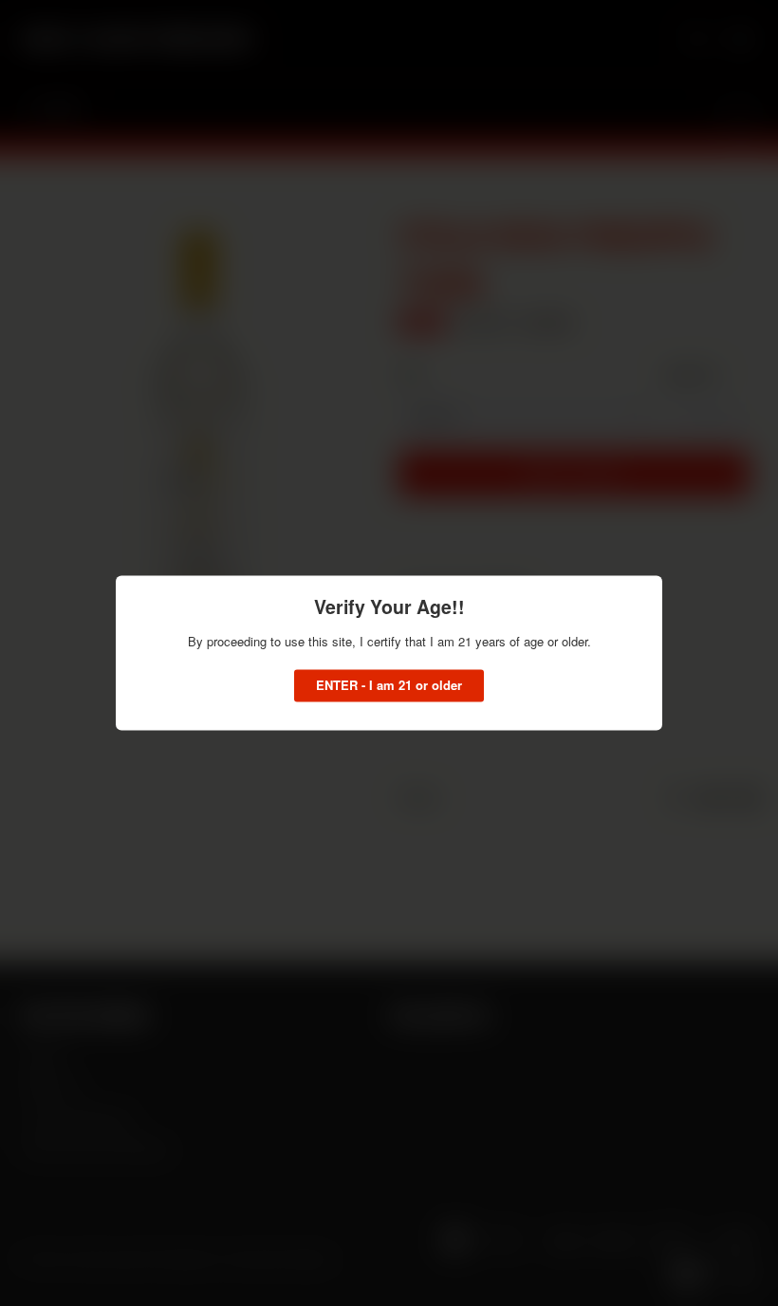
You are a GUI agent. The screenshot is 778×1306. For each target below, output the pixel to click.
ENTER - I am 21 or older (389, 686)
